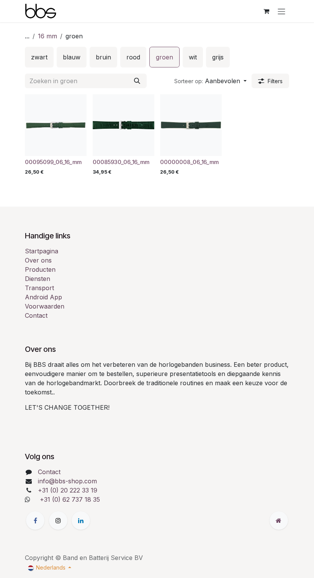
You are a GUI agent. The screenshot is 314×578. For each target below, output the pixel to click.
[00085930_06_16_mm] (123, 125)
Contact (36, 315)
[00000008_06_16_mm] (191, 125)
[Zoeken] (137, 81)
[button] (210, 81)
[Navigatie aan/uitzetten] (281, 11)
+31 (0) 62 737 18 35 (70, 499)
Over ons (38, 260)
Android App (43, 297)
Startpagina (41, 251)
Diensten (37, 278)
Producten (40, 269)
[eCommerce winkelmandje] (266, 11)
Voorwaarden (44, 306)
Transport (39, 288)
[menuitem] (39, 57)
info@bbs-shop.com (67, 481)
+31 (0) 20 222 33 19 (67, 490)
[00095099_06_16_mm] (56, 125)
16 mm (47, 36)
